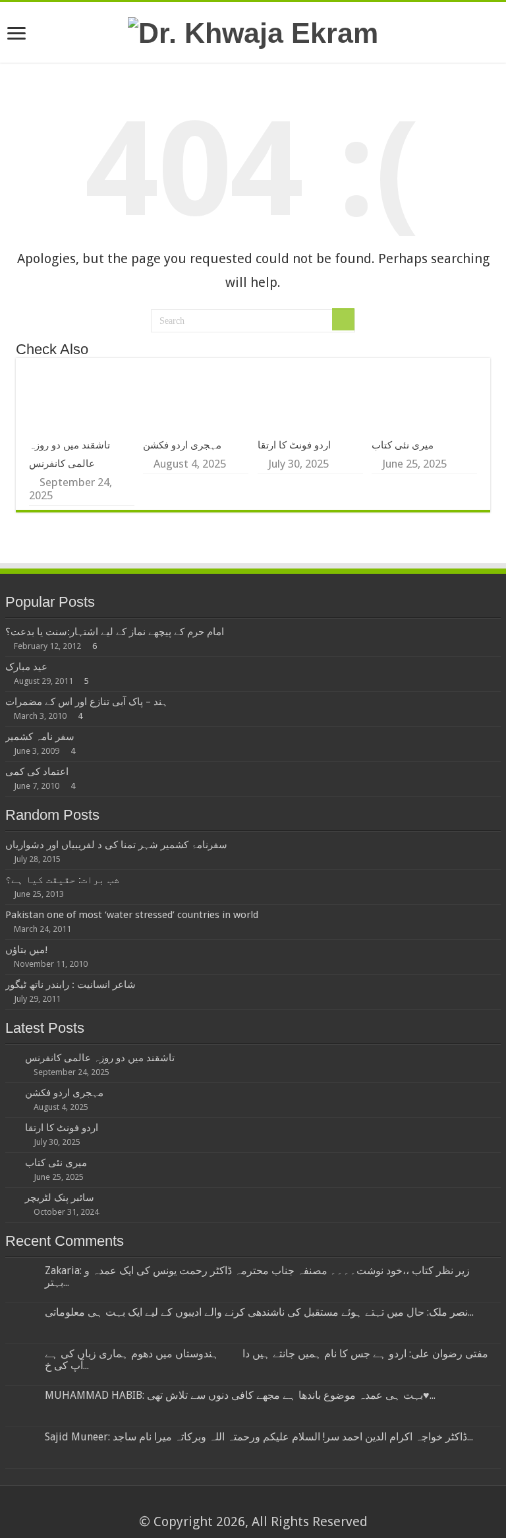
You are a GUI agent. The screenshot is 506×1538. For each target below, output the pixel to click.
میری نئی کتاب (403, 445)
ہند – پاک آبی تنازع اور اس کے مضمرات (86, 702)
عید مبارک (26, 667)
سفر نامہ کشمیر (39, 737)
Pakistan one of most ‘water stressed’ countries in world (131, 915)
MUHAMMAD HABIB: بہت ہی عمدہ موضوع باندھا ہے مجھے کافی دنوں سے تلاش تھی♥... (240, 1395)
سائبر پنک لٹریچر (59, 1198)
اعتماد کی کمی (37, 772)
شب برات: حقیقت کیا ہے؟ (62, 880)
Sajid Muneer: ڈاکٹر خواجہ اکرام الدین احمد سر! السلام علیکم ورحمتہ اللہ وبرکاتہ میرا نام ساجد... (259, 1436)
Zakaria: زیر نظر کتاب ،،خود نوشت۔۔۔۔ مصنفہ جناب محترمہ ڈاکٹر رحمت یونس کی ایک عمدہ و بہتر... (257, 1276)
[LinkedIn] (272, 1505)
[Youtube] (284, 1505)
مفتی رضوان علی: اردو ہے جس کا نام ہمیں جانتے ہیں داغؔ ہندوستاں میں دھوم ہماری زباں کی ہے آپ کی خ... (266, 1359)
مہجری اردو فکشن (182, 445)
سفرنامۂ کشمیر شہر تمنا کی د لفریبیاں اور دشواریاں (116, 845)
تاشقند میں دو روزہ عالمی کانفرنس (100, 1058)
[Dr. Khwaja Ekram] (253, 31)
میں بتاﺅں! (26, 950)
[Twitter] (259, 1505)
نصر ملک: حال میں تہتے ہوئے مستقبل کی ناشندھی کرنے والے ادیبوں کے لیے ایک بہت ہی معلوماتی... (259, 1312)
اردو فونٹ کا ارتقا (294, 445)
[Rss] (222, 1505)
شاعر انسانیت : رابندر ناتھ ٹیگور (70, 985)
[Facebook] (247, 1505)
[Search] (343, 319)
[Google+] (234, 1505)
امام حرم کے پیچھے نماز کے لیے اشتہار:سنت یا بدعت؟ (114, 632)
